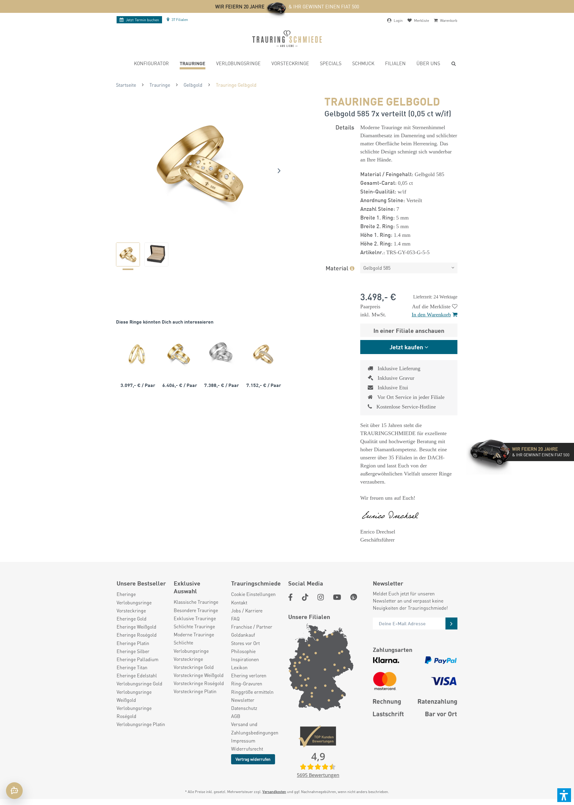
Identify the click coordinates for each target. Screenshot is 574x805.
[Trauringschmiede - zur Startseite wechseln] (287, 39)
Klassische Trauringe (196, 602)
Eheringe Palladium (137, 659)
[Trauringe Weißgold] (220, 354)
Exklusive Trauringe (195, 618)
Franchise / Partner (251, 626)
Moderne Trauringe (194, 634)
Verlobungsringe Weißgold (134, 696)
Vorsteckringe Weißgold (199, 675)
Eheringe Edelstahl (137, 675)
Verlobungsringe (134, 602)
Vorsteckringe (131, 610)
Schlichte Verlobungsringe (191, 646)
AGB (235, 716)
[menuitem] (151, 64)
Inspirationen (245, 659)
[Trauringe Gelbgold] (136, 354)
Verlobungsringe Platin (141, 724)
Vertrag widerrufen (253, 759)
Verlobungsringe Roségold (134, 712)
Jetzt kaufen (406, 346)
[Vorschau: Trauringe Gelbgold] (128, 254)
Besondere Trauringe (196, 610)
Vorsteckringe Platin (195, 691)
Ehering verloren (248, 675)
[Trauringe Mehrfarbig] (178, 354)
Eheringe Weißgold (136, 626)
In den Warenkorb (431, 315)
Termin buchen (142, 20)
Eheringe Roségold (137, 635)
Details (344, 127)
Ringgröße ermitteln (252, 692)
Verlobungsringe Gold (139, 683)
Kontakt (239, 602)
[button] (564, 795)
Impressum (243, 740)
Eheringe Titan (132, 667)
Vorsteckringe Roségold (199, 683)
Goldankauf (243, 635)
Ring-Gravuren (246, 683)
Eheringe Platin (133, 643)
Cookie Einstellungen (253, 594)
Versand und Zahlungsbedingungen (254, 728)
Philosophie (243, 651)
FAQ (235, 618)
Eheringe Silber (133, 651)
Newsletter (242, 700)
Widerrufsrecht (247, 748)
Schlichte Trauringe (194, 626)
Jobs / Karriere (246, 610)
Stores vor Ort (245, 643)
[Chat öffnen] (14, 790)
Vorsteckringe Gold (194, 667)
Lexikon (239, 667)
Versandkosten (274, 791)
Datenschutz (244, 708)
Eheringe (126, 594)
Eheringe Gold (131, 618)
